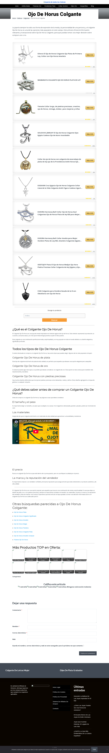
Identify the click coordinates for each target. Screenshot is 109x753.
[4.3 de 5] (90, 251)
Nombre (15, 626)
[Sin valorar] (91, 93)
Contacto (55, 708)
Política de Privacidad (60, 697)
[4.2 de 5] (90, 119)
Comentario (17, 610)
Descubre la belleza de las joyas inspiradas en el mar (82, 698)
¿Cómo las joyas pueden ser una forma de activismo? (82, 708)
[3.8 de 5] (90, 278)
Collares (19, 18)
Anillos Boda (26, 6)
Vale (94, 749)
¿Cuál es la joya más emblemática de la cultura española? (82, 733)
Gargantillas (84, 6)
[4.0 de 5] (91, 198)
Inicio (17, 6)
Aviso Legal (56, 687)
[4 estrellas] (51, 587)
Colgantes (26, 18)
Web (13, 639)
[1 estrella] (22, 587)
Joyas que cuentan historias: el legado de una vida (81, 724)
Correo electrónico (19, 633)
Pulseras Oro (37, 6)
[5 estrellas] (61, 587)
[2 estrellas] (32, 587)
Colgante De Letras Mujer (17, 670)
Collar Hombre (63, 6)
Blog (92, 6)
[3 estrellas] (42, 587)
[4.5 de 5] (90, 304)
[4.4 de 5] (90, 146)
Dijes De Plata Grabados (71, 670)
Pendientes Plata (49, 6)
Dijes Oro (74, 6)
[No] (107, 749)
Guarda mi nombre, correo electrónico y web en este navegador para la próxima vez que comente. (47, 646)
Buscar (54, 320)
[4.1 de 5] (90, 67)
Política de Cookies (59, 692)
